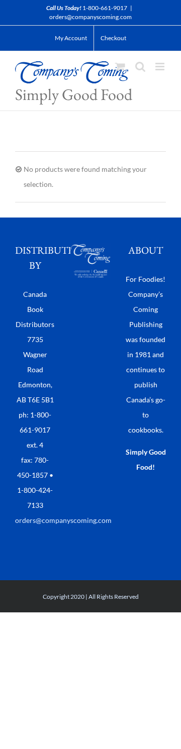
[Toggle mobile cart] (120, 66)
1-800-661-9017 (104, 8)
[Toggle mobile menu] (160, 66)
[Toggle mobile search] (140, 66)
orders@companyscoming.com (90, 17)
